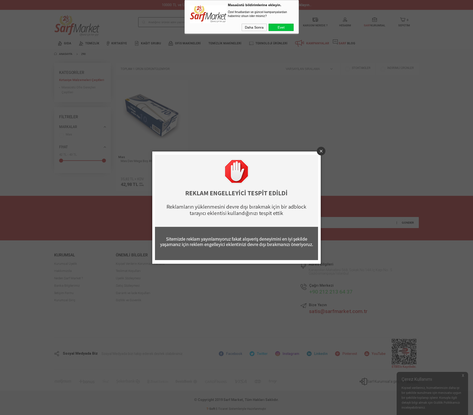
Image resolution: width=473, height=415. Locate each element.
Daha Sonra (254, 27)
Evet (281, 27)
